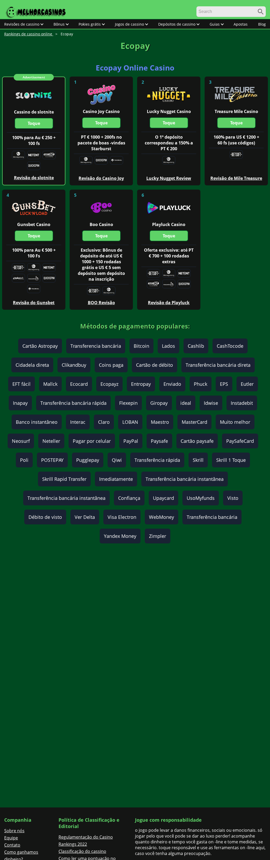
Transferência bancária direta (218, 365)
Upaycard (163, 498)
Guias (215, 24)
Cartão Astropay (40, 346)
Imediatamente (116, 479)
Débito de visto (45, 517)
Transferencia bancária (95, 346)
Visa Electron (122, 517)
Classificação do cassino (82, 851)
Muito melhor (235, 422)
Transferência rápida (157, 460)
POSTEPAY (52, 460)
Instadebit (242, 403)
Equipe (11, 838)
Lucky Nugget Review (168, 178)
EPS (224, 384)
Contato (12, 845)
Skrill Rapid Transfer (64, 479)
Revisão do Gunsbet (34, 303)
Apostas (241, 24)
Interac (77, 422)
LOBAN (130, 422)
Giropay (159, 403)
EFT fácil (21, 384)
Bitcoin (141, 346)
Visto (232, 498)
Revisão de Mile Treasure (236, 178)
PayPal (130, 441)
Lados (168, 346)
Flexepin (128, 403)
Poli (24, 460)
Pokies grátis (90, 24)
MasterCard (194, 422)
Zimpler (157, 536)
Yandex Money (120, 536)
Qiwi (117, 460)
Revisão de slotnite (34, 178)
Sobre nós (14, 831)
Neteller (51, 441)
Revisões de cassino (21, 24)
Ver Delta (85, 517)
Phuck (200, 384)
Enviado (172, 384)
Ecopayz (109, 384)
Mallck (50, 384)
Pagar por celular (92, 441)
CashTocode (230, 346)
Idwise (211, 403)
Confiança (129, 498)
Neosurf (21, 441)
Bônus (59, 24)
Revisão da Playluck (169, 303)
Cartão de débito (154, 365)
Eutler (247, 384)
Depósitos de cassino (176, 24)
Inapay (20, 403)
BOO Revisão (101, 303)
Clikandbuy (74, 365)
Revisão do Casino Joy (101, 178)
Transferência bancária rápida (73, 403)
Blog (262, 24)
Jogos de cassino (129, 24)
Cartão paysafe (197, 441)
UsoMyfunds (201, 498)
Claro (104, 422)
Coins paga (111, 365)
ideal (185, 403)
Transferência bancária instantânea (185, 479)
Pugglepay (87, 460)
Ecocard (79, 384)
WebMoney (161, 517)
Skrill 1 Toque (231, 460)
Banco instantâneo (36, 422)
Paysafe (159, 441)
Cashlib (196, 346)
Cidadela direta (32, 365)
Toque (34, 123)
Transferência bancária (212, 517)
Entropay (141, 384)
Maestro (160, 422)
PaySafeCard (240, 441)
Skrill (198, 460)
